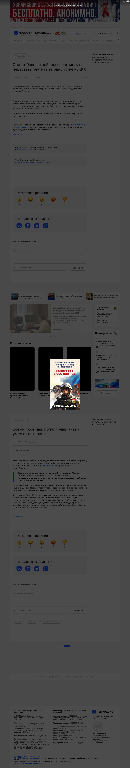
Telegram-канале (25, 149)
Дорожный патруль (55, 40)
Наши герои (33, 40)
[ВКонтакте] (19, 225)
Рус (73, 33)
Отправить (78, 267)
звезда (32, 621)
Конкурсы (109, 40)
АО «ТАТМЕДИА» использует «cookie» (30, 758)
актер (18, 621)
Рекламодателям (79, 40)
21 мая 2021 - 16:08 (20, 442)
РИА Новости (49, 465)
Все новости (106, 393)
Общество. (20, 56)
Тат (85, 33)
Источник (17, 134)
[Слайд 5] (55, 336)
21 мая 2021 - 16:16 (20, 77)
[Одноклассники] (27, 225)
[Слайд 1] (45, 336)
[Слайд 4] (53, 336)
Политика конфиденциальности (28, 763)
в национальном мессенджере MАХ (33, 162)
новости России (51, 621)
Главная (18, 40)
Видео (96, 40)
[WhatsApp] (45, 225)
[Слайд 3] (50, 336)
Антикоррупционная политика (27, 756)
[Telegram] (36, 225)
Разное (90, 676)
